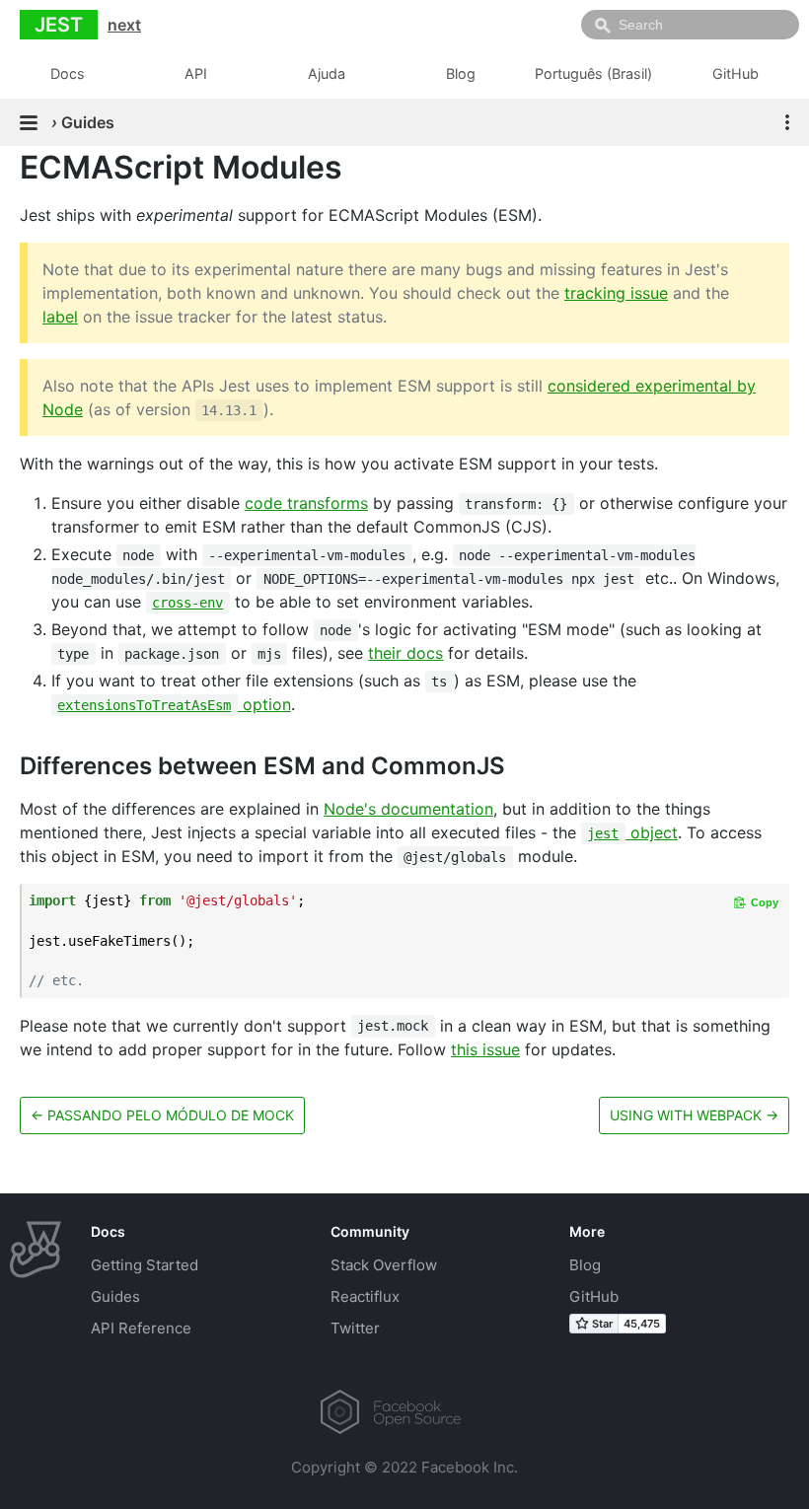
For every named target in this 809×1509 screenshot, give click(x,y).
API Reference (141, 1328)
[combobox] (690, 24)
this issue (485, 1049)
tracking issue (616, 293)
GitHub (735, 73)
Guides (115, 1296)
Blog (461, 73)
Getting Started (144, 1265)
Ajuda (326, 73)
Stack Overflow (384, 1265)
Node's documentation (408, 809)
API (195, 73)
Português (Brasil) (593, 73)
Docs (67, 73)
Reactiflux (365, 1296)
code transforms (306, 503)
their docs (405, 653)
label (60, 316)
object (632, 832)
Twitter (355, 1328)
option (173, 704)
